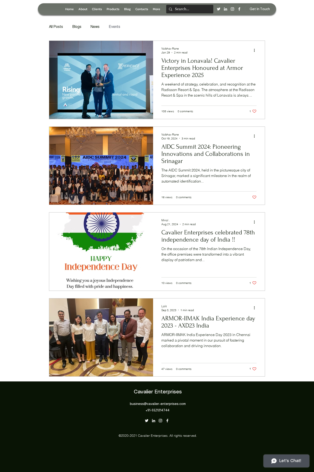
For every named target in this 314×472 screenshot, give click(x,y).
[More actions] (256, 50)
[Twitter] (218, 9)
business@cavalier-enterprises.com (158, 404)
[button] (113, 9)
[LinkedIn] (225, 9)
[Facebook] (239, 9)
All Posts (56, 27)
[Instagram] (232, 9)
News (95, 27)
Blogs (76, 27)
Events (114, 27)
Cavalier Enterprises (158, 391)
